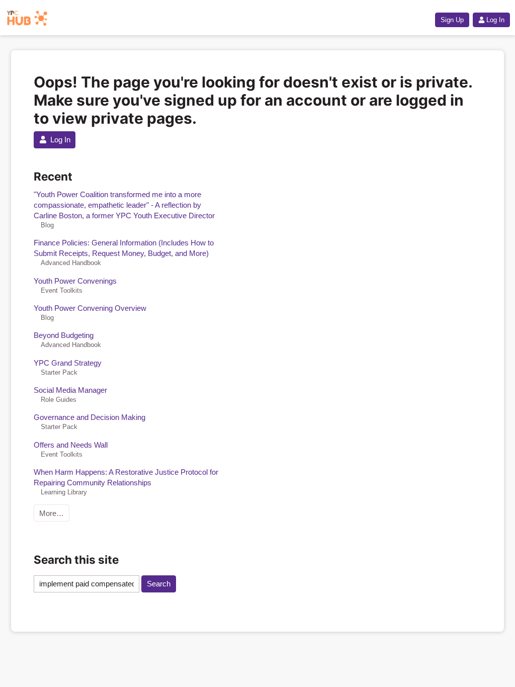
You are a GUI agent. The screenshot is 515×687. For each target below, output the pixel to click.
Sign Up (452, 20)
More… (51, 513)
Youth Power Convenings (75, 281)
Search (158, 583)
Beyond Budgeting (64, 335)
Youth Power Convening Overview (90, 308)
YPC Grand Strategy (68, 363)
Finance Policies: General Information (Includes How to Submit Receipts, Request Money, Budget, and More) (124, 247)
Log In (495, 20)
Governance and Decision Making (89, 417)
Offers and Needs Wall (71, 445)
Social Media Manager (70, 390)
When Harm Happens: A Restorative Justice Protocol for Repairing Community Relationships (126, 477)
